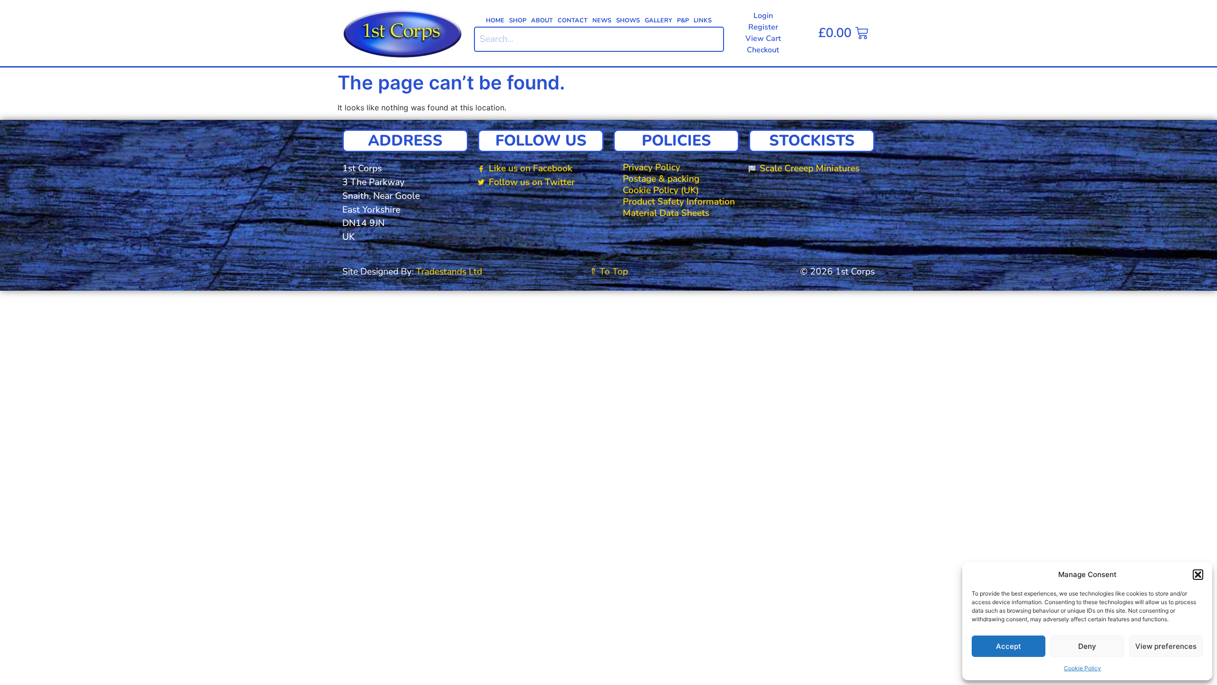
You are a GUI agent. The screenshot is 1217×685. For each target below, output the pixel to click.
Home (495, 20)
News (601, 20)
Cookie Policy (1082, 668)
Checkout (763, 50)
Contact (573, 20)
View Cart (763, 38)
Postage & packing (661, 179)
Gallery (658, 20)
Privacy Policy (651, 167)
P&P (683, 20)
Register (763, 27)
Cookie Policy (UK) (661, 190)
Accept (1008, 646)
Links (703, 20)
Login (763, 15)
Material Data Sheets (666, 213)
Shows (628, 20)
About (542, 20)
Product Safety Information (679, 201)
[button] (1198, 574)
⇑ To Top (608, 271)
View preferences (1166, 646)
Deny (1087, 646)
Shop (517, 20)
